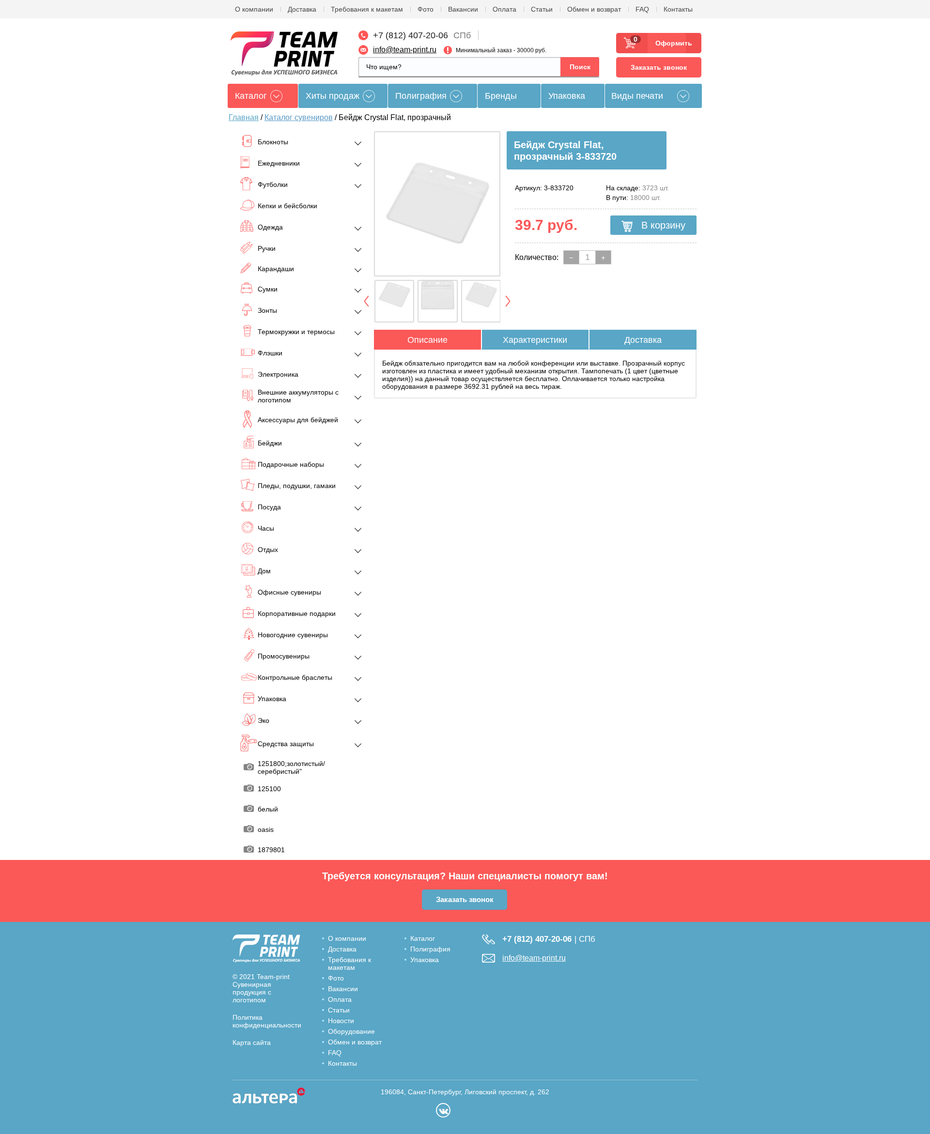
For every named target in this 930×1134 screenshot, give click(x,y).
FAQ (642, 9)
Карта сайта (251, 1042)
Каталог (422, 938)
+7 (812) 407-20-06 (410, 35)
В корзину (661, 225)
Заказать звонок (659, 67)
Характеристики (535, 340)
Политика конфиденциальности (266, 1021)
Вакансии (463, 9)
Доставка (302, 9)
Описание (427, 340)
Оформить (670, 43)
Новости (341, 1021)
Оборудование (351, 1031)
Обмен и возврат (594, 9)
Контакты (678, 9)
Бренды (501, 96)
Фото (426, 9)
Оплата (504, 9)
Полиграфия (421, 96)
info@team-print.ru (404, 50)
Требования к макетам (367, 9)
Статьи (542, 9)
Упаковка (566, 96)
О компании (254, 9)
